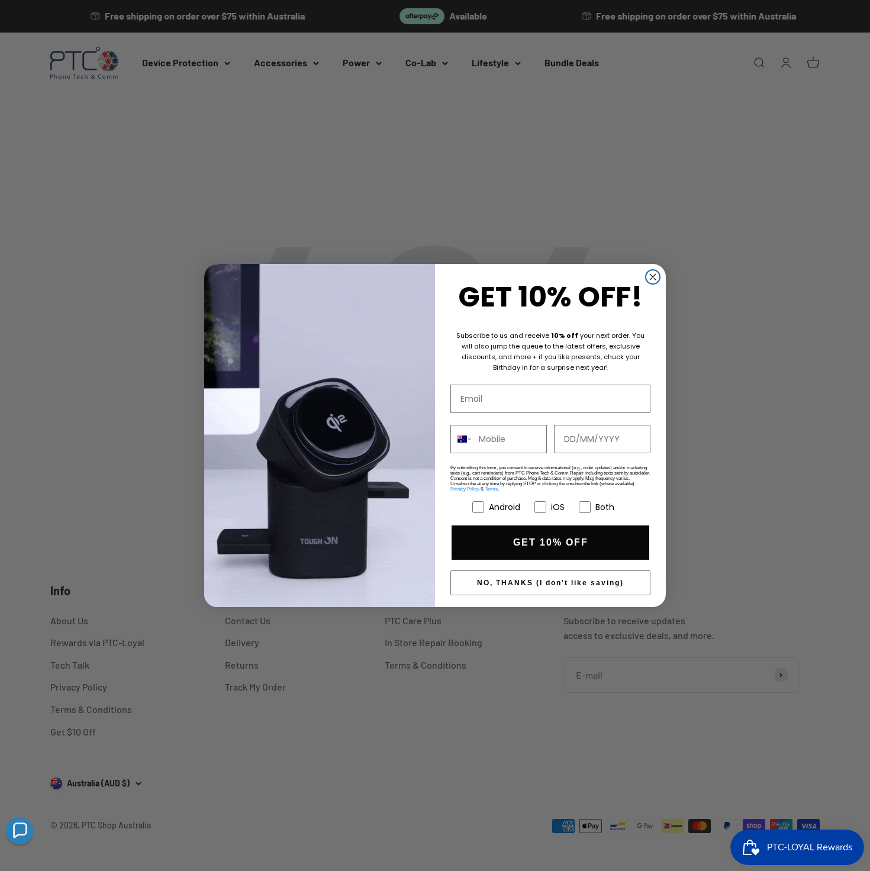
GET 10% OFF (550, 542)
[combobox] (462, 439)
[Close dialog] (653, 277)
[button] (19, 830)
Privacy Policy (464, 489)
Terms (491, 489)
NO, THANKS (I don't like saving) (550, 583)
